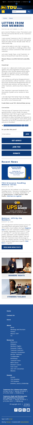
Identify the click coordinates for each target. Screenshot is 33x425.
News (11, 18)
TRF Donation (14, 381)
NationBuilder (24, 422)
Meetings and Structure (17, 329)
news (26, 125)
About (9, 325)
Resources (10, 340)
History (12, 331)
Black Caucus (14, 362)
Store (9, 320)
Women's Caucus (15, 365)
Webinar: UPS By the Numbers (12, 219)
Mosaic (8, 422)
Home (5, 18)
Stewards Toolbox (16, 348)
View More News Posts (12, 247)
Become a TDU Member (14, 1)
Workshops (14, 358)
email (10, 419)
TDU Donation (14, 379)
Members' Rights (15, 346)
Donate (16, 153)
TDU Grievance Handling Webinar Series (14, 184)
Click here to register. (14, 196)
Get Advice (16, 140)
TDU (23, 125)
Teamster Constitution (17, 352)
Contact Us (25, 1)
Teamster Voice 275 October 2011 (12, 125)
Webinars (13, 344)
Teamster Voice (15, 360)
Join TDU (16, 147)
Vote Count (14, 367)
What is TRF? (14, 333)
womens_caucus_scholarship (19, 383)
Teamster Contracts (16, 350)
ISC (11, 335)
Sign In (4, 1)
